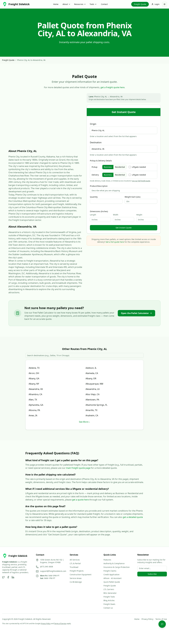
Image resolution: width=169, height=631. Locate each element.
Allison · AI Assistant (112, 578)
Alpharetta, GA (36, 404)
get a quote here (80, 499)
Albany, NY (34, 383)
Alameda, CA (92, 373)
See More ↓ (84, 421)
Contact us (108, 608)
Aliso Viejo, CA (92, 394)
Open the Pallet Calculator (135, 313)
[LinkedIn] (13, 577)
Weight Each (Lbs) (132, 197)
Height (139, 214)
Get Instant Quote (124, 227)
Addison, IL (91, 367)
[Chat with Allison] (162, 624)
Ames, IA (33, 415)
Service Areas (76, 578)
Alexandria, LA (93, 389)
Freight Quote (140, 4)
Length (93, 214)
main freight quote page (78, 467)
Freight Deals (109, 604)
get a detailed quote (133, 517)
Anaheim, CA (92, 415)
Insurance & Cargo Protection (117, 567)
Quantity (94, 197)
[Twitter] (3, 577)
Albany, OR (91, 378)
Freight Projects (77, 571)
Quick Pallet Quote (112, 582)
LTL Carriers (109, 589)
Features (107, 559)
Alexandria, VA (36, 389)
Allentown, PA (92, 399)
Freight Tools (109, 596)
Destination (96, 142)
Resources (78, 4)
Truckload (74, 567)
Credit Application (111, 574)
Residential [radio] (120, 167)
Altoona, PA (34, 410)
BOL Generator (110, 593)
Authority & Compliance (114, 563)
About (65, 4)
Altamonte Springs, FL (96, 404)
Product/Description (99, 186)
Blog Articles (109, 600)
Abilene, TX (34, 367)
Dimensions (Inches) (99, 211)
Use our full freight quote (141, 181)
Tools (92, 4)
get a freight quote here (112, 87)
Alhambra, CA (35, 394)
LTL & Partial (75, 563)
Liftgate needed (139, 167)
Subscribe (152, 574)
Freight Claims (110, 571)
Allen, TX (33, 399)
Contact (104, 4)
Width (115, 214)
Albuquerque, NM (94, 383)
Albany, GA (34, 378)
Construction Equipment (80, 574)
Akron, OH (34, 373)
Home (55, 4)
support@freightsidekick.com (53, 571)
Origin (93, 123)
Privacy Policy (147, 619)
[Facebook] (8, 577)
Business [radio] (108, 167)
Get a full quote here (115, 242)
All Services (75, 559)
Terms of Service (60, 623)
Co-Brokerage (76, 582)
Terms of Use (161, 619)
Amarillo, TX (91, 410)
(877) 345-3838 (46, 566)
